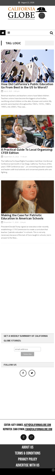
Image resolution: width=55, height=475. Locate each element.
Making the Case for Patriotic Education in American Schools (22, 217)
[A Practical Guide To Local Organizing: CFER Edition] (27, 131)
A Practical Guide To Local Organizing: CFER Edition (27, 151)
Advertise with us (27, 465)
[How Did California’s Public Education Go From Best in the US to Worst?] (27, 65)
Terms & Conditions (27, 453)
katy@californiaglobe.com (37, 425)
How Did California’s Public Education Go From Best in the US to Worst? (27, 86)
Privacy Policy (27, 459)
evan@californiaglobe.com (38, 429)
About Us (27, 447)
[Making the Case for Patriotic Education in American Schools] (27, 196)
